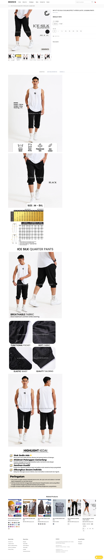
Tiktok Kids (25, 547)
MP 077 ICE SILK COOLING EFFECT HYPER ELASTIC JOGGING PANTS (73, 10)
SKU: (53, 36)
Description (41, 71)
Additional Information (52, 71)
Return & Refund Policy (12, 545)
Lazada (24, 549)
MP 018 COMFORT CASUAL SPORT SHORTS (88, 519)
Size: (54, 28)
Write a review (55, 12)
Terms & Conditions (12, 547)
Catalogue (31, 2)
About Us (25, 2)
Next (50, 31)
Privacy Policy (11, 549)
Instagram (80, 543)
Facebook (80, 541)
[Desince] (12, 2)
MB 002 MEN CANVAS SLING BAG (44, 519)
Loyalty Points (11, 543)
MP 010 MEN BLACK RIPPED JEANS (73, 519)
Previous (9, 31)
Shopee (24, 541)
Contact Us (42, 2)
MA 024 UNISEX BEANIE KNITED (14, 518)
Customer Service (26, 551)
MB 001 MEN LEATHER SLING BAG (29, 519)
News (37, 2)
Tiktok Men (25, 543)
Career (47, 2)
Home (19, 2)
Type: (56, 21)
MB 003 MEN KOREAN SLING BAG (59, 519)
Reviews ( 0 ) (62, 71)
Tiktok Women (26, 545)
